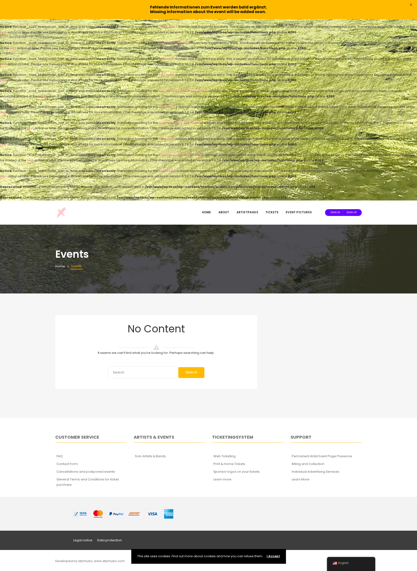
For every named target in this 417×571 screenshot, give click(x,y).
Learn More (300, 479)
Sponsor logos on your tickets (236, 471)
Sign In (335, 212)
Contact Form (67, 464)
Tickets (271, 212)
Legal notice (82, 540)
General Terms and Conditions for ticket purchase (87, 482)
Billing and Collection (308, 464)
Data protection (109, 540)
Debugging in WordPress (68, 32)
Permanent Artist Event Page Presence (322, 456)
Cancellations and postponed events (85, 471)
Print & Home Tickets (229, 464)
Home (206, 212)
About (223, 212)
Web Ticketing (224, 456)
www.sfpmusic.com (109, 561)
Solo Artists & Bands (150, 456)
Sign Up (352, 212)
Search (191, 372)
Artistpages (247, 212)
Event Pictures (299, 212)
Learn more (222, 479)
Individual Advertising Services (315, 471)
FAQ (59, 456)
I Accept (273, 556)
